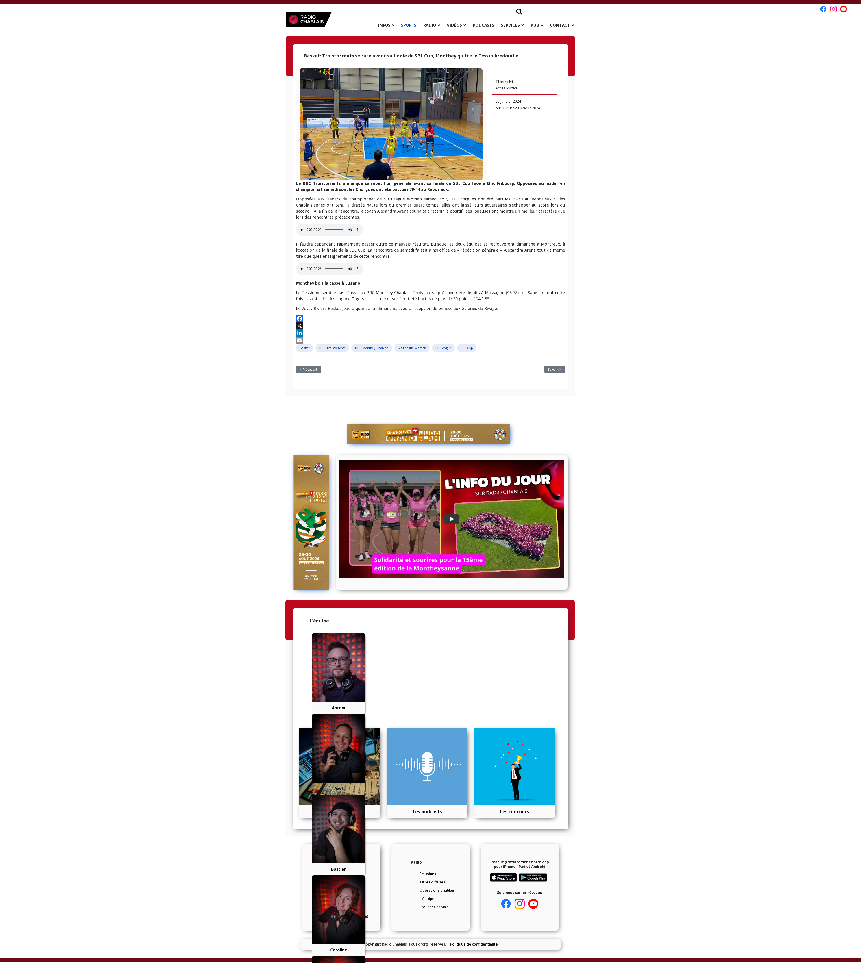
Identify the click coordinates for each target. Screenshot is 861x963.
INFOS (384, 25)
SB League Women (412, 348)
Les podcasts (427, 812)
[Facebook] (430, 318)
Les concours (514, 812)
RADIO (429, 25)
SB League (443, 348)
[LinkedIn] (430, 333)
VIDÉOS (454, 25)
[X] (430, 325)
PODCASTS (483, 25)
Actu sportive (507, 88)
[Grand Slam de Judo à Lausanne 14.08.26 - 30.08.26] (429, 434)
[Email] (430, 340)
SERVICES (510, 25)
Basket (305, 348)
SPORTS (408, 25)
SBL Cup (467, 348)
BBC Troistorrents (332, 348)
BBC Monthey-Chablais (372, 348)
